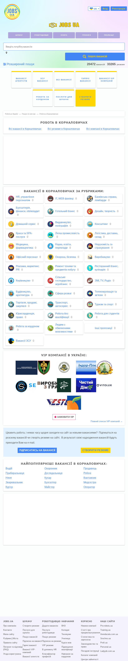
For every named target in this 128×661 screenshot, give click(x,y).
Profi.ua (103, 643)
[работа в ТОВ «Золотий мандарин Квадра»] (74, 402)
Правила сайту (10, 643)
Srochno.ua (105, 638)
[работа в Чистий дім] (86, 385)
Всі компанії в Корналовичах (102, 129)
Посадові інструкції (90, 651)
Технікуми (66, 634)
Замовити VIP (65, 417)
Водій (9, 468)
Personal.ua (105, 647)
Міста (15, 638)
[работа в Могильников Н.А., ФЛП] (53, 385)
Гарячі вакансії (30, 645)
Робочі (87, 473)
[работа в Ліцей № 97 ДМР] (104, 367)
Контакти (7, 630)
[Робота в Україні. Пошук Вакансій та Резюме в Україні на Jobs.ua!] (11, 12)
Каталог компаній (89, 655)
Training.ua (105, 630)
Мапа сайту (8, 634)
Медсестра (90, 482)
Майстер (49, 487)
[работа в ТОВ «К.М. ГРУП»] (59, 402)
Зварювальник (14, 482)
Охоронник (50, 468)
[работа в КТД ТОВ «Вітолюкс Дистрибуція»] (104, 385)
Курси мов (66, 643)
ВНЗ (64, 626)
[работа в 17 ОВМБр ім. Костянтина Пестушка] (44, 367)
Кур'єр (9, 487)
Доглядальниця (53, 473)
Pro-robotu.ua (106, 626)
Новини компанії (88, 626)
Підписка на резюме (51, 641)
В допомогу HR (49, 649)
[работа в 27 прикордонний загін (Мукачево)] (64, 385)
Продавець (90, 468)
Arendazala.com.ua (109, 634)
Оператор (89, 487)
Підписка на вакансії (32, 641)
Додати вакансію (50, 626)
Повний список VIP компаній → (107, 421)
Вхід (105, 8)
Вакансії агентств (31, 657)
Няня (9, 477)
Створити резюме (95, 450)
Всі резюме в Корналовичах (64, 129)
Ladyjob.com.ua (107, 651)
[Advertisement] (64, 160)
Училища (66, 638)
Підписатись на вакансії (37, 450)
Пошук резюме (49, 637)
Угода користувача (12, 654)
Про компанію (9, 626)
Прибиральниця (15, 473)
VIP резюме (47, 645)
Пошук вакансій (30, 637)
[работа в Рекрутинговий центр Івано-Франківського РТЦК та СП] (64, 367)
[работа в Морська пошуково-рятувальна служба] (26, 367)
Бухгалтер (50, 482)
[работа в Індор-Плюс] (90, 367)
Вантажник (90, 477)
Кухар (47, 477)
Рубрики (7, 638)
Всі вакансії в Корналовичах (25, 129)
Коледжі (65, 630)
